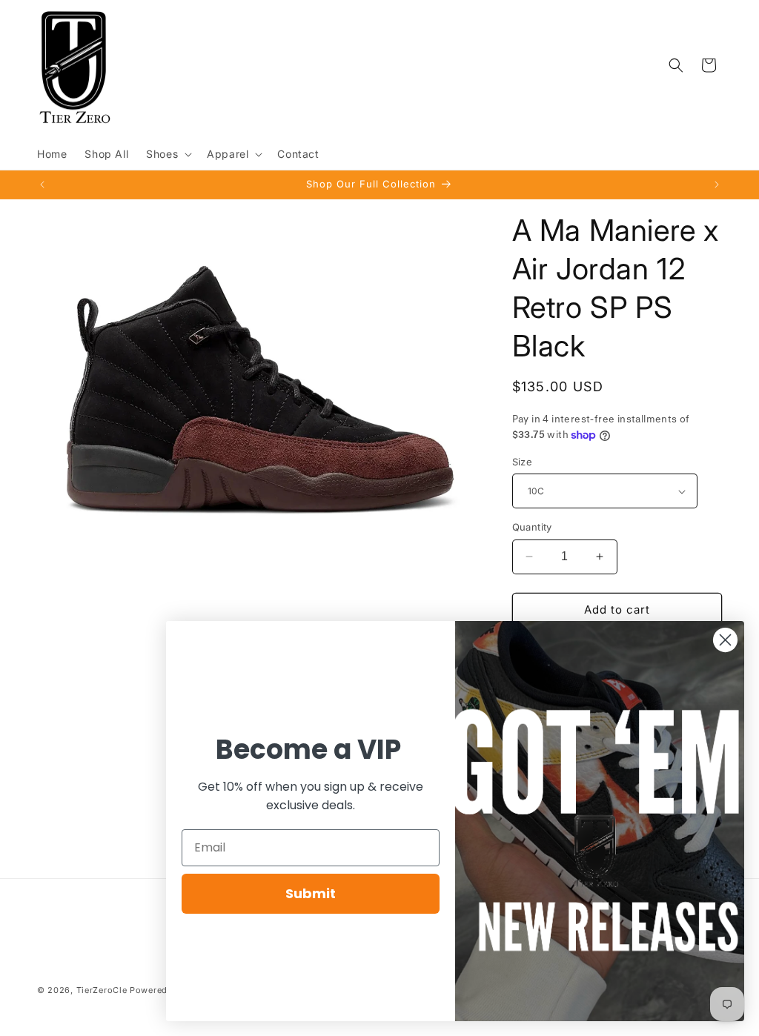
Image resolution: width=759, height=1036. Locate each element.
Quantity (532, 527)
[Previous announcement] (42, 184)
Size (522, 462)
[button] (167, 154)
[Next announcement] (716, 184)
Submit (310, 893)
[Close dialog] (725, 640)
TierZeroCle (101, 990)
